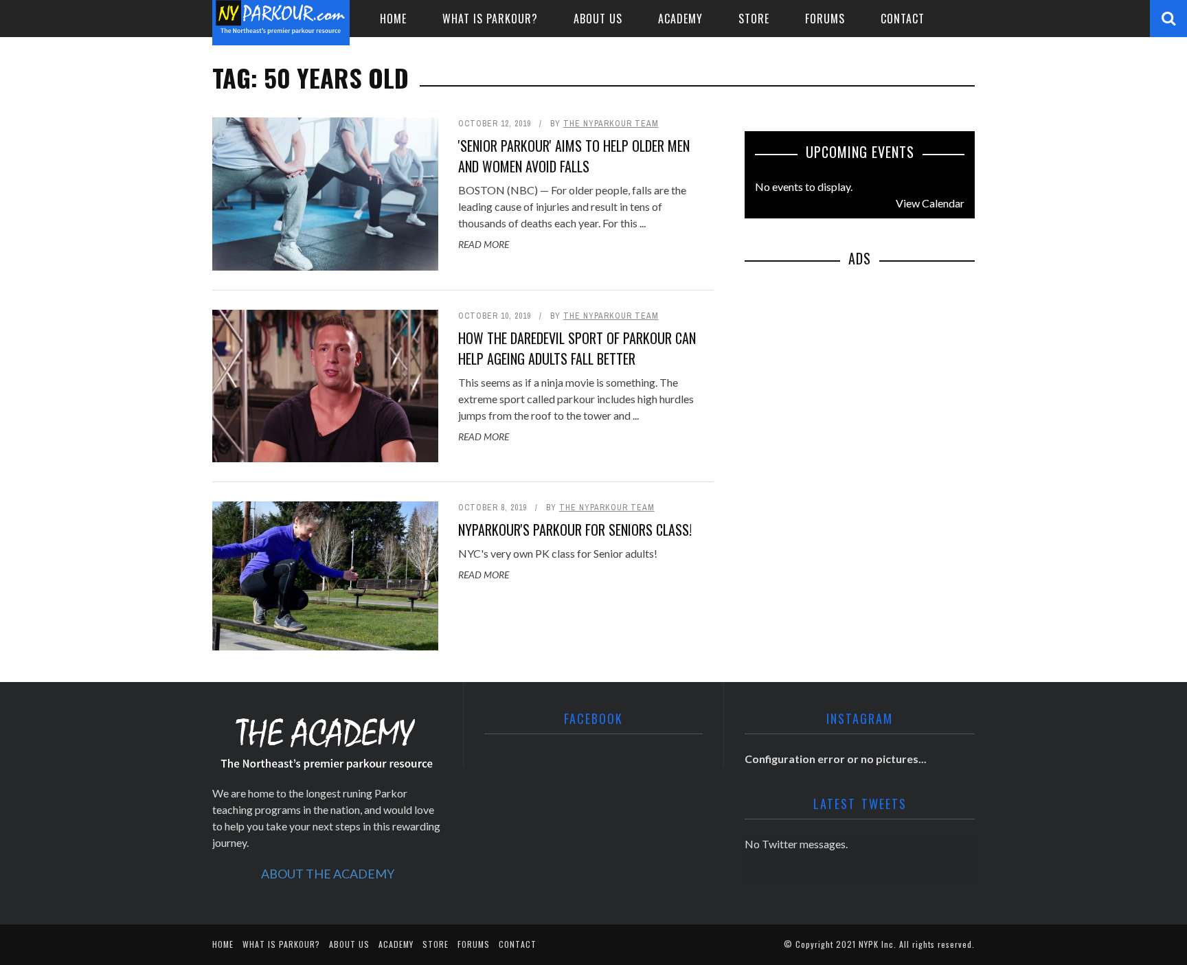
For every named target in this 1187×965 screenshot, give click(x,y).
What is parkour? (490, 18)
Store (753, 18)
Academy (680, 18)
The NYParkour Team (611, 123)
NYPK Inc (876, 944)
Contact (903, 18)
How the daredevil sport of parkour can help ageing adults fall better (577, 348)
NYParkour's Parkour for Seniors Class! (575, 529)
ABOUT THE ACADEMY (327, 873)
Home (393, 18)
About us (598, 18)
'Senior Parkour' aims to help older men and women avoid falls (574, 156)
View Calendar (930, 202)
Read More (483, 244)
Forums (825, 18)
